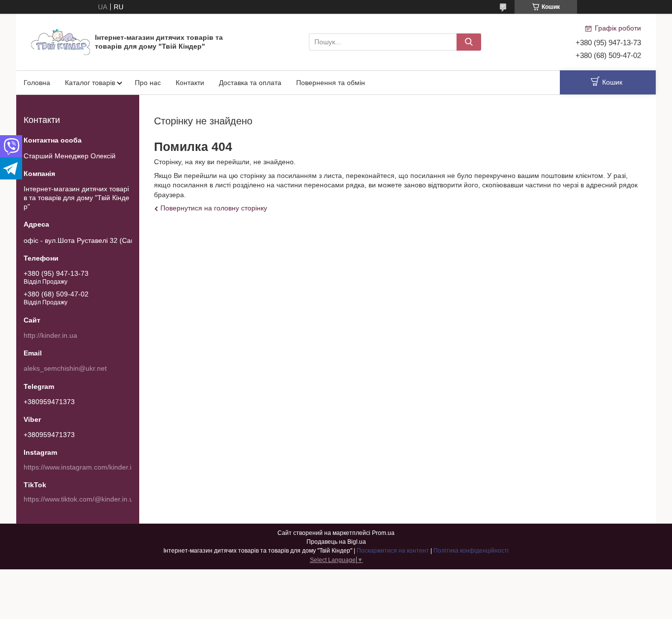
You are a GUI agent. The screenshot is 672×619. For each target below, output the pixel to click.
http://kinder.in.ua (50, 335)
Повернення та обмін (330, 83)
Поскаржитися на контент (393, 550)
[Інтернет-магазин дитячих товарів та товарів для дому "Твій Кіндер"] (60, 41)
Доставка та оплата (250, 83)
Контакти (190, 83)
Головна (37, 83)
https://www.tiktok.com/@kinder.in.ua (80, 499)
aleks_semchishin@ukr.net (65, 368)
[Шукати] (469, 42)
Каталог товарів (90, 83)
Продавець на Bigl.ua (336, 541)
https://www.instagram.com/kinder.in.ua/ (85, 467)
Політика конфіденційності (471, 550)
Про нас (148, 83)
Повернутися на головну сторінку (213, 208)
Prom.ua (383, 533)
